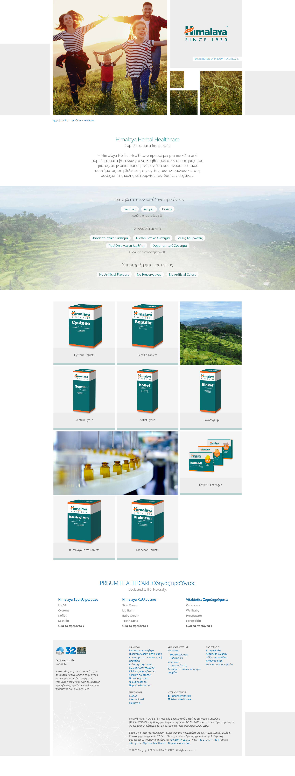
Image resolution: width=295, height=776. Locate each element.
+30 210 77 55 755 (180, 739)
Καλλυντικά (176, 658)
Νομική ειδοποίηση (140, 685)
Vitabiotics (173, 662)
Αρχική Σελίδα (60, 120)
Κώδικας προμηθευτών (142, 671)
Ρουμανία (134, 703)
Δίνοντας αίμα (214, 660)
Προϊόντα (76, 120)
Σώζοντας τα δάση (216, 657)
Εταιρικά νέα (213, 650)
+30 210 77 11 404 (208, 739)
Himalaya (89, 120)
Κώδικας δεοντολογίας (141, 667)
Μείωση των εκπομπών (219, 664)
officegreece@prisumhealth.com (147, 743)
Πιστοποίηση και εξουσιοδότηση (138, 680)
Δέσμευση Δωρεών (216, 653)
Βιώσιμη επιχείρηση (140, 664)
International (136, 699)
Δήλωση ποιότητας (140, 674)
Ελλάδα (133, 696)
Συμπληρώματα (179, 654)
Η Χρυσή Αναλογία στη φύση (145, 653)
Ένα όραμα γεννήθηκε (141, 650)
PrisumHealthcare (181, 696)
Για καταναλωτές (177, 665)
